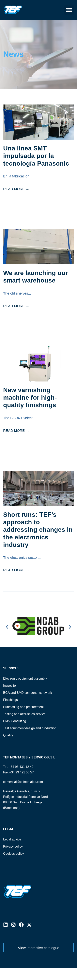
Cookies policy (13, 853)
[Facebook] (21, 924)
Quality (8, 735)
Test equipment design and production (29, 728)
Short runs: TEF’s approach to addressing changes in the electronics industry (38, 529)
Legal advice (12, 839)
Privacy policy (13, 846)
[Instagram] (13, 924)
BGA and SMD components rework (27, 692)
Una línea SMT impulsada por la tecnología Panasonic (36, 156)
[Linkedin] (5, 924)
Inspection (10, 685)
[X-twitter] (29, 924)
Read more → (16, 189)
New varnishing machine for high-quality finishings (30, 397)
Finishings (10, 699)
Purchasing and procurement (23, 707)
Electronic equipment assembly (25, 678)
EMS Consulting (14, 721)
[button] (69, 10)
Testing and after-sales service (24, 714)
